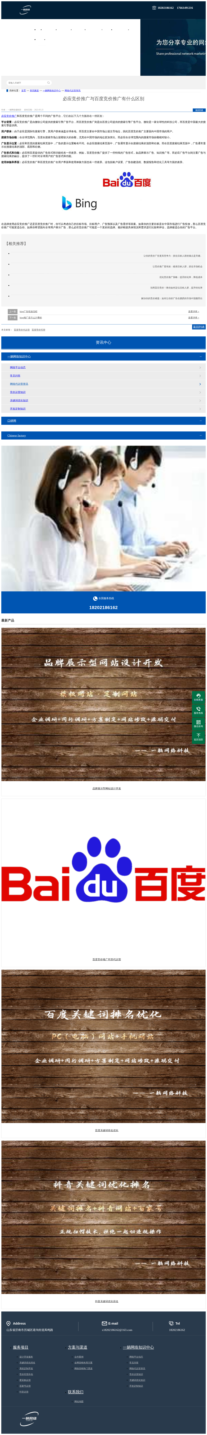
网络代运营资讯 (73, 90)
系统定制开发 (26, 1368)
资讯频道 (42, 39)
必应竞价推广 (9, 116)
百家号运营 (25, 1386)
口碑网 (11, 420)
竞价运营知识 (18, 392)
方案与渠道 (77, 1347)
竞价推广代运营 (66, 30)
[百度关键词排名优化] (103, 1046)
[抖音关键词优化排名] (103, 1217)
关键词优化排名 (27, 1363)
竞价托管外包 (26, 1374)
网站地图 (78, 1401)
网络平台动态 (18, 367)
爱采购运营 (25, 1380)
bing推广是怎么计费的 (31, 317)
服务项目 (109, 30)
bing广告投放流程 (28, 311)
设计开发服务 (26, 1357)
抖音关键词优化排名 (106, 1301)
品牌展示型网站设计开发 (107, 788)
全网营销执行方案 (96, 30)
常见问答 (15, 375)
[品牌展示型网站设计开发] (103, 704)
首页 (40, 30)
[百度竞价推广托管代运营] (103, 875)
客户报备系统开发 (122, 30)
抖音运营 (23, 1392)
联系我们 (51, 39)
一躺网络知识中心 (52, 90)
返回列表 (199, 110)
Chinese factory (16, 435)
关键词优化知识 (19, 400)
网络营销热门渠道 (83, 1368)
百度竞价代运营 (22, 330)
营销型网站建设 (51, 30)
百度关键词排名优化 (106, 1130)
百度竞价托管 (38, 330)
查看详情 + (193, 311)
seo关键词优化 (80, 30)
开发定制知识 (18, 408)
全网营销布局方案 (83, 1363)
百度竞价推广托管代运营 (107, 959)
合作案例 (135, 30)
